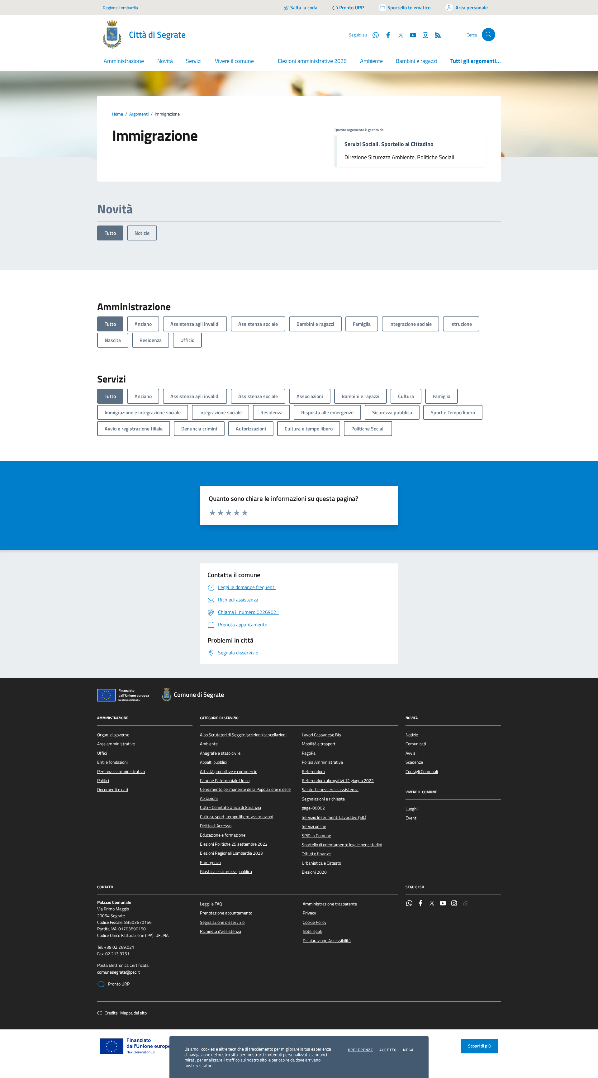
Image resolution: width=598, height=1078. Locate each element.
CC (99, 1013)
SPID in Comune (316, 835)
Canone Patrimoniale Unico (224, 780)
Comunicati (416, 743)
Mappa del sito (133, 1013)
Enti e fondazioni (112, 762)
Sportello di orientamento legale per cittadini (342, 844)
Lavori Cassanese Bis (321, 734)
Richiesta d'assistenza (220, 931)
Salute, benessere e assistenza (330, 789)
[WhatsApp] (409, 904)
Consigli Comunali (422, 771)
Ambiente (371, 61)
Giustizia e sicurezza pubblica (226, 871)
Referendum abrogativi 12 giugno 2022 (338, 780)
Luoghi (412, 808)
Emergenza (210, 862)
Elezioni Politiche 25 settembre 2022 (234, 844)
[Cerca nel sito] (488, 34)
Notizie (142, 233)
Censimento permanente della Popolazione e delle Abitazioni (245, 793)
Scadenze (414, 762)
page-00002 (313, 808)
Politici (103, 780)
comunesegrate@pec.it (118, 972)
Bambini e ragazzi (416, 61)
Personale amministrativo (121, 771)
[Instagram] (423, 34)
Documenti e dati (112, 789)
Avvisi (411, 753)
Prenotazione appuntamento (226, 912)
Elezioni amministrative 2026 (312, 61)
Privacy (309, 912)
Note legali (312, 931)
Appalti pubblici (213, 762)
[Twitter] (431, 904)
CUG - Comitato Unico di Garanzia (230, 807)
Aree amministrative (116, 743)
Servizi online (314, 826)
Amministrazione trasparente (330, 903)
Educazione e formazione (222, 835)
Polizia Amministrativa (322, 762)
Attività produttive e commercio (228, 771)
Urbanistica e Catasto (321, 863)
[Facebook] (420, 904)
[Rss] (465, 904)
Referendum (313, 771)
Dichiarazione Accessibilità (327, 940)
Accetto (388, 1050)
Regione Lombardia (120, 7)
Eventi (411, 817)
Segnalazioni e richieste (323, 798)
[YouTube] (443, 904)
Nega (408, 1050)
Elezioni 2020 (314, 872)
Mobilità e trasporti (319, 743)
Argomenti (139, 114)
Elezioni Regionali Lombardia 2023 (231, 853)
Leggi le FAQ (211, 903)
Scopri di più (479, 1045)
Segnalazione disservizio (222, 922)
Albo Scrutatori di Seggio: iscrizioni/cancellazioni (243, 734)
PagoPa (309, 753)
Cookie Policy (314, 922)
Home (117, 114)
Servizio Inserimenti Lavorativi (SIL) (334, 817)
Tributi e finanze (316, 853)
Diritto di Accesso (215, 825)
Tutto (110, 233)
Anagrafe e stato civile (220, 753)
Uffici (102, 753)
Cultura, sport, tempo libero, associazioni (236, 816)
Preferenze (360, 1050)
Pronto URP (118, 984)
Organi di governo (113, 734)
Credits (111, 1013)
